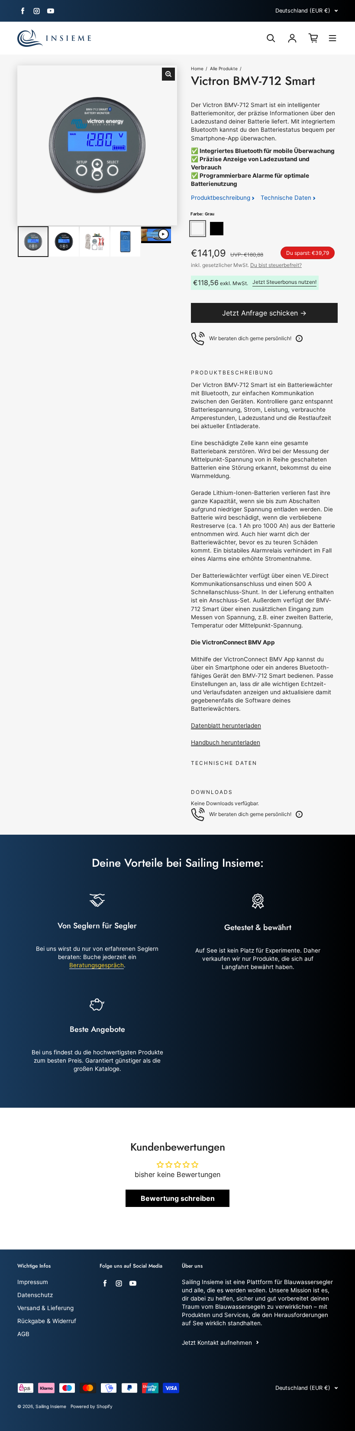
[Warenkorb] (313, 38)
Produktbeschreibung (221, 197)
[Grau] (197, 228)
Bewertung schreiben (178, 1198)
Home (197, 68)
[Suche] (271, 38)
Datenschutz (35, 1294)
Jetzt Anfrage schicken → (264, 313)
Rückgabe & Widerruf (46, 1320)
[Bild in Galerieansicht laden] (33, 242)
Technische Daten (287, 197)
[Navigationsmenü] (332, 39)
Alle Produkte (224, 68)
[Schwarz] (216, 228)
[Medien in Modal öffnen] (168, 74)
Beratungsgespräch (96, 965)
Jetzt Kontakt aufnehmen (217, 1342)
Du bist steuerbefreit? (276, 265)
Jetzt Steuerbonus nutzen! (284, 282)
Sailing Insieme (51, 1406)
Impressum (32, 1281)
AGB (23, 1333)
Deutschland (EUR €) (302, 10)
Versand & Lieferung (45, 1307)
